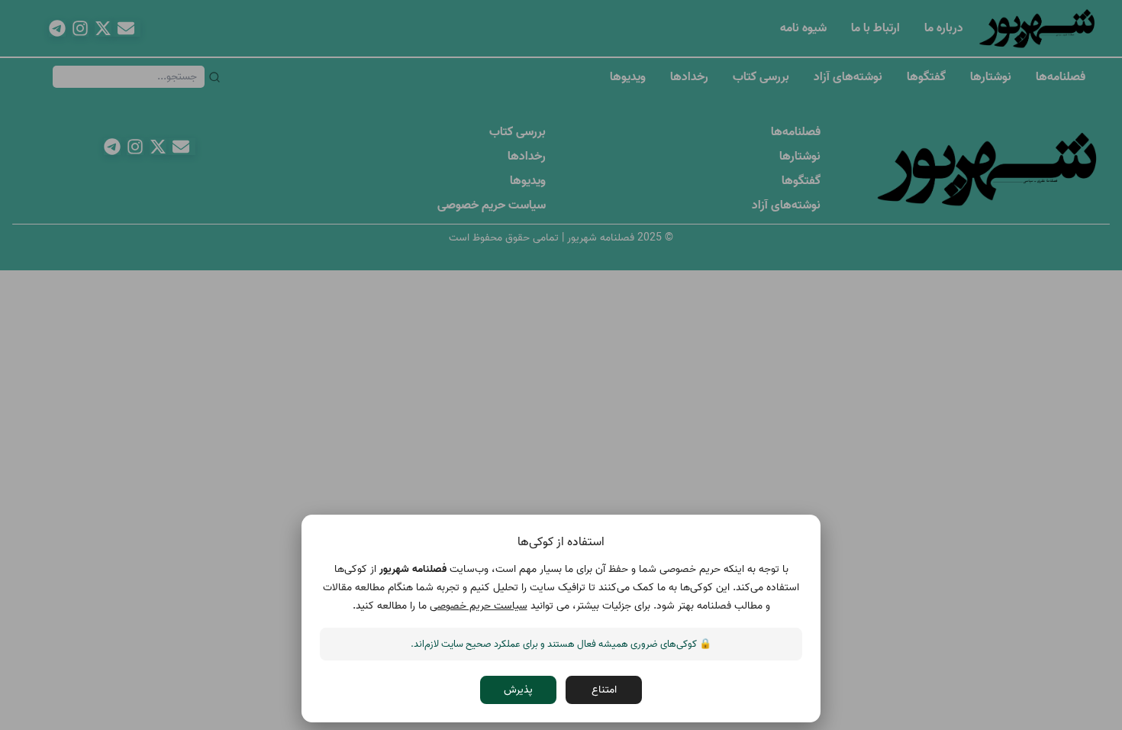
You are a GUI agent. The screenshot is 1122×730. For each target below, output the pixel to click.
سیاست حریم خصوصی (478, 606)
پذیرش (518, 690)
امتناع (604, 690)
